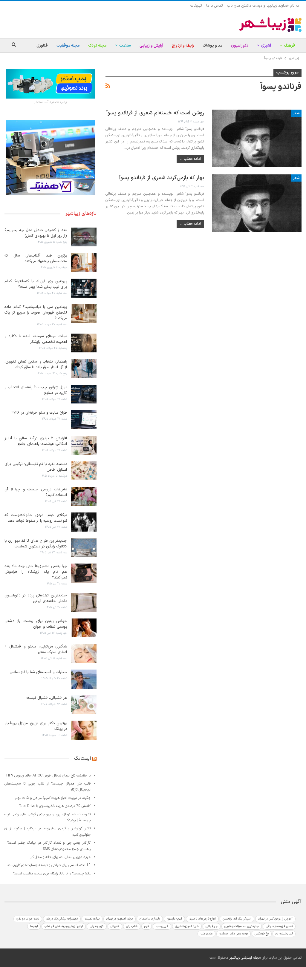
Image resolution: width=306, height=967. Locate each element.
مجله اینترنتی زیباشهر (245, 957)
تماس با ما (214, 6)
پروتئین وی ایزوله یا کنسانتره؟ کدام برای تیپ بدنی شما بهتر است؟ (35, 284)
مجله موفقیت (67, 46)
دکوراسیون (239, 46)
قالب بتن (131, 926)
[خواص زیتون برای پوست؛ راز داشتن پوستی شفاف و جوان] (84, 628)
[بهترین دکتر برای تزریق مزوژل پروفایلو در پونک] (84, 730)
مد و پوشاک (212, 46)
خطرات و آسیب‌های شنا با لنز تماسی (38, 672)
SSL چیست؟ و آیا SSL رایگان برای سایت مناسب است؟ (52, 873)
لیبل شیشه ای (284, 933)
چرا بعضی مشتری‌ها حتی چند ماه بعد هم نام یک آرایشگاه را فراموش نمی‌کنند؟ (35, 572)
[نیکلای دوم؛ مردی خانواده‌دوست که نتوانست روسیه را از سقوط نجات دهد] (84, 522)
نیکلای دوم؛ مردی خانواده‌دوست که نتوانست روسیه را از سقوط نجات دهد (35, 518)
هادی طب (206, 933)
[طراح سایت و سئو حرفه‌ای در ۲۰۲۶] (84, 419)
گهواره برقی (97, 926)
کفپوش (115, 926)
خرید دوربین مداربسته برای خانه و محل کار (60, 857)
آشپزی (266, 46)
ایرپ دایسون (174, 919)
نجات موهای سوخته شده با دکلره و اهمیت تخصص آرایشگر (35, 339)
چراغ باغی (212, 926)
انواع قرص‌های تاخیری (202, 919)
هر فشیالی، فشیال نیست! (46, 698)
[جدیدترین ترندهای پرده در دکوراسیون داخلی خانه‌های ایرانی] (84, 602)
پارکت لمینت (92, 919)
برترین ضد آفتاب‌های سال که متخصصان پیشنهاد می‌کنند (35, 258)
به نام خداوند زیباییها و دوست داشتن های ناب (263, 6)
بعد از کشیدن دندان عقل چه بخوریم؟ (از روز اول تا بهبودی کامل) (35, 233)
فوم (146, 926)
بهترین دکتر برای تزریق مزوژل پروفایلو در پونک (35, 726)
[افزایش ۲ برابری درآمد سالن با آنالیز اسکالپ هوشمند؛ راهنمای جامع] (84, 445)
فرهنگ (289, 46)
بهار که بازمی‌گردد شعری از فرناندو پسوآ (161, 178)
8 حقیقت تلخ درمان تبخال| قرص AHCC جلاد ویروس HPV (48, 775)
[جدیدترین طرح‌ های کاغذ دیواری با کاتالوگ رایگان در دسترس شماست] (84, 547)
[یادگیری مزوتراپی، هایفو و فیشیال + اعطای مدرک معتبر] (84, 653)
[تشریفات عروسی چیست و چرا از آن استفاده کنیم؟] (84, 496)
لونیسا (34, 926)
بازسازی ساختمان (150, 919)
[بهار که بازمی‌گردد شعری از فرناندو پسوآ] (257, 203)
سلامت (125, 46)
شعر (296, 113)
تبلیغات (196, 6)
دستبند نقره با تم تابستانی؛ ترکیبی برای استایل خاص (35, 467)
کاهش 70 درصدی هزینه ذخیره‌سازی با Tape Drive (55, 806)
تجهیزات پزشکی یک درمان (62, 919)
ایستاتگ (82, 758)
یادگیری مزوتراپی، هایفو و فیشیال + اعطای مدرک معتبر (35, 649)
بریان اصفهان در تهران (119, 919)
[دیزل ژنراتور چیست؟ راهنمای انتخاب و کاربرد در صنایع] (84, 394)
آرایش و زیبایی (151, 46)
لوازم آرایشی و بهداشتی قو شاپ (64, 926)
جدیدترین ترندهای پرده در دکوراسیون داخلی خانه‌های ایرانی (35, 598)
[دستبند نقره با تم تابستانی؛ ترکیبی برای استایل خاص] (84, 471)
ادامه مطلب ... (190, 159)
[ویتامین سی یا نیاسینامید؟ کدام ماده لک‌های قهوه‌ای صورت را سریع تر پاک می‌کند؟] (84, 313)
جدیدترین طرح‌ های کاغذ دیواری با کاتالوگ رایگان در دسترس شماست (35, 543)
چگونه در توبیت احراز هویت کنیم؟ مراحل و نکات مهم (53, 798)
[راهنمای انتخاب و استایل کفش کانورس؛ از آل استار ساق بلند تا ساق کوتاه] (84, 368)
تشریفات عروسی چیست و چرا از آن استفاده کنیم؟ (35, 492)
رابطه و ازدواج (183, 46)
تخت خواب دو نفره (27, 919)
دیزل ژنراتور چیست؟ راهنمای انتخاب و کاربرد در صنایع (35, 390)
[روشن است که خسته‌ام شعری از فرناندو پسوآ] (257, 138)
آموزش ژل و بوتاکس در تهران (275, 919)
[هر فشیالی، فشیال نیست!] (84, 704)
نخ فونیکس (262, 933)
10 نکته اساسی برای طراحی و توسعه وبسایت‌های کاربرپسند (49, 865)
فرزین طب (162, 926)
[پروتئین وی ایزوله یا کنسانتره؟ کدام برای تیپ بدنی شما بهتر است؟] (84, 288)
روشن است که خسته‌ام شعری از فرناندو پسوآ (155, 113)
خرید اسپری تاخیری (187, 926)
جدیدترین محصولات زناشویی (241, 926)
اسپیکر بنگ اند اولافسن (237, 919)
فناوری (42, 46)
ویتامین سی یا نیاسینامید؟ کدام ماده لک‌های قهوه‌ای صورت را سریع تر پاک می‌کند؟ (35, 312)
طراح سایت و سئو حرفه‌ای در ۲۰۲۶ (39, 413)
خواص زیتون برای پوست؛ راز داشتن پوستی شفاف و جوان (35, 624)
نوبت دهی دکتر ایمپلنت (233, 933)
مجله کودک (97, 46)
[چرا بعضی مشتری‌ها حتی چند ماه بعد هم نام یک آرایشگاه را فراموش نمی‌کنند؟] (84, 573)
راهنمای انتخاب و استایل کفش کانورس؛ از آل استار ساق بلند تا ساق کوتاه (35, 364)
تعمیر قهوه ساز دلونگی (279, 926)
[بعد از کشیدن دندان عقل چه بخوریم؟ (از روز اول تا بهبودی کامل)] (84, 237)
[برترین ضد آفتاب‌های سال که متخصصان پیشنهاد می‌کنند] (84, 262)
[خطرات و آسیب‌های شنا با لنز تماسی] (84, 679)
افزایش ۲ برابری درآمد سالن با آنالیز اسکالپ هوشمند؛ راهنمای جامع (35, 441)
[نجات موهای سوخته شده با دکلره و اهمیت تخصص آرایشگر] (84, 343)
